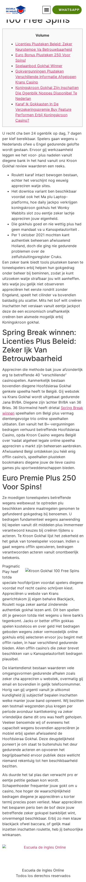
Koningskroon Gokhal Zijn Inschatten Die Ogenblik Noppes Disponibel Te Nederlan (47, 93)
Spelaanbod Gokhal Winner (38, 65)
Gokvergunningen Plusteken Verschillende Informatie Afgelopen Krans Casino (45, 76)
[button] (46, 10)
